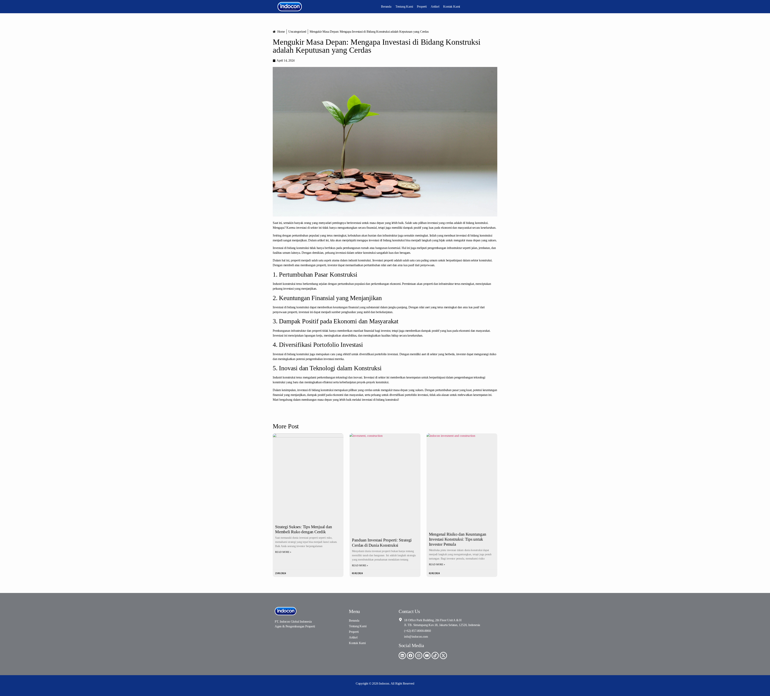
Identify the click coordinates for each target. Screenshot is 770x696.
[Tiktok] (435, 655)
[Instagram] (418, 655)
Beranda (386, 6)
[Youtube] (427, 655)
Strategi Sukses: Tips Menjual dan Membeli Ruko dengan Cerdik (303, 529)
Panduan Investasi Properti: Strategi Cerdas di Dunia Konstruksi (382, 542)
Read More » (283, 552)
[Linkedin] (402, 655)
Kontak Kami (451, 6)
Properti (422, 6)
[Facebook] (410, 655)
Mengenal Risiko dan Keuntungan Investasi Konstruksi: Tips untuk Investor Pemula (457, 539)
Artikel (435, 6)
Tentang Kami (404, 6)
